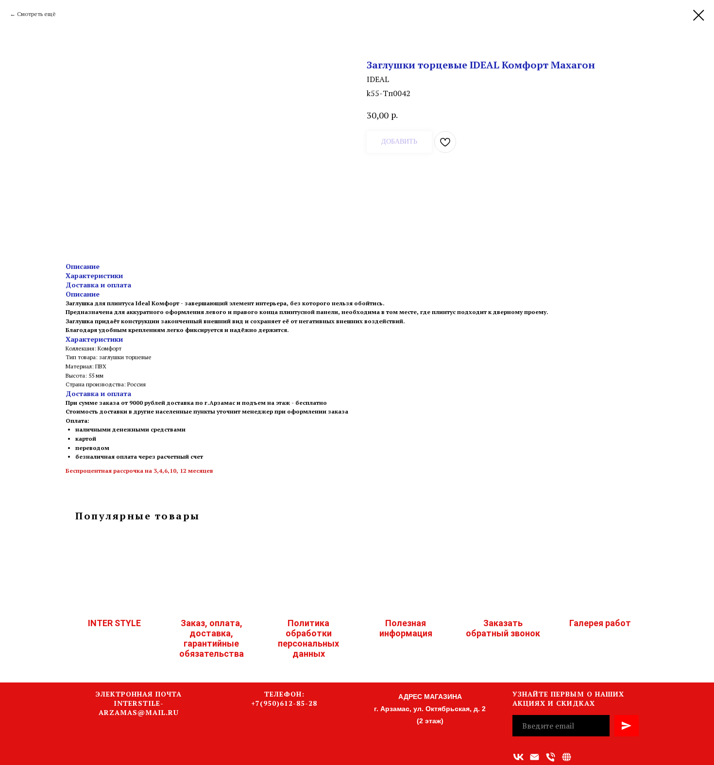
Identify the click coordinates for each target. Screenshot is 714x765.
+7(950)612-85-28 (284, 703)
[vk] (518, 757)
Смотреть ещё (36, 13)
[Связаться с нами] (567, 757)
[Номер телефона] (550, 757)
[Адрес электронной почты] (534, 757)
